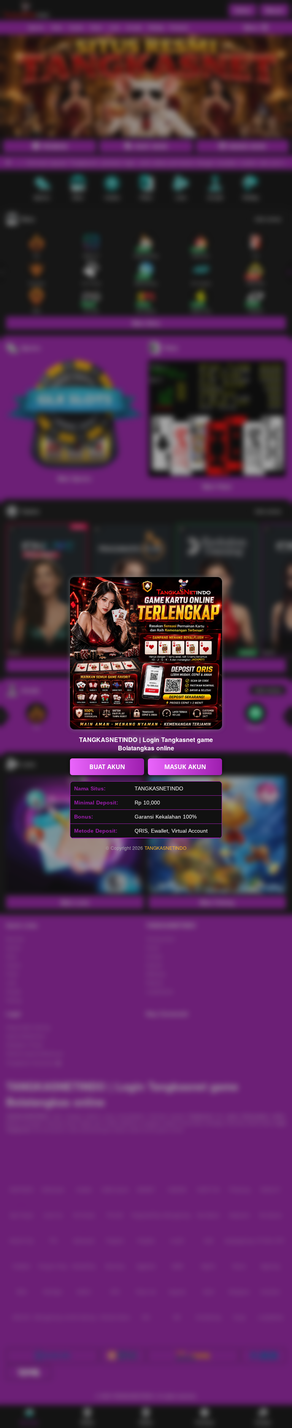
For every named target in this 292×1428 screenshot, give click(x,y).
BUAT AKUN (107, 767)
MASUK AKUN (185, 767)
